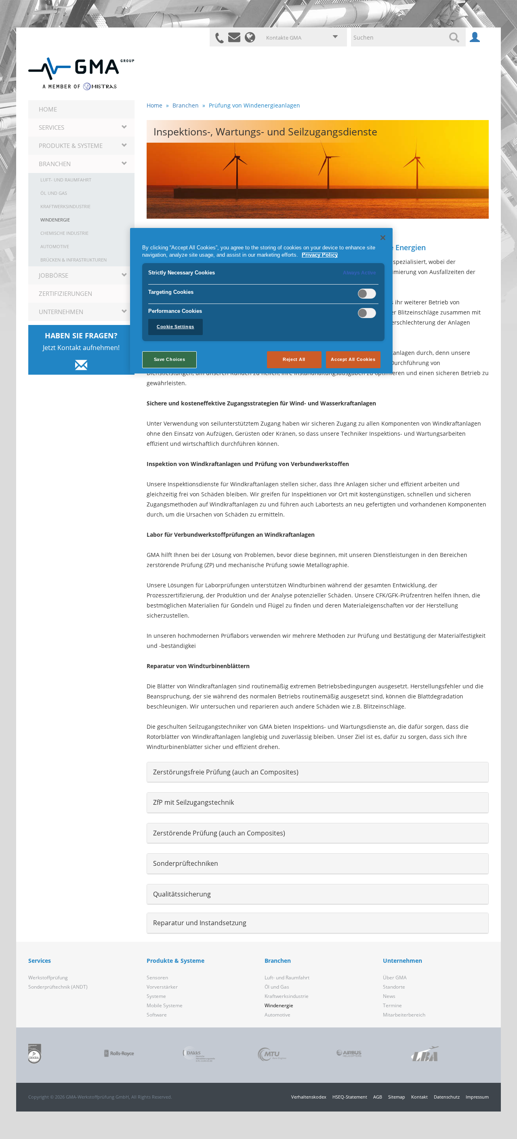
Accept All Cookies (353, 359)
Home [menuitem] (48, 109)
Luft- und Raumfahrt (287, 977)
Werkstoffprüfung (48, 977)
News (389, 996)
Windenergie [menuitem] (55, 220)
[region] (261, 300)
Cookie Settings (175, 326)
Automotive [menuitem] (54, 246)
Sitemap (396, 1097)
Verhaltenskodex (308, 1097)
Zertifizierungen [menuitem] (65, 293)
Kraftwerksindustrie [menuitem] (65, 206)
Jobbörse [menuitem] (53, 275)
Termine (392, 1005)
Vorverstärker (162, 986)
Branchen (185, 105)
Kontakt (419, 1097)
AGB (377, 1097)
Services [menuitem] (51, 127)
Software (157, 1014)
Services (39, 960)
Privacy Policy (320, 255)
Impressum (477, 1097)
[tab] (318, 772)
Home (154, 105)
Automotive (277, 1014)
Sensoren (157, 977)
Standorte (394, 986)
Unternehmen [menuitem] (61, 312)
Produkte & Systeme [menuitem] (71, 145)
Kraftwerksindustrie (287, 996)
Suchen (455, 37)
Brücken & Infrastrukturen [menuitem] (73, 260)
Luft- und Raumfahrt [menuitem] (65, 180)
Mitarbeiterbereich (404, 1014)
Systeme (156, 996)
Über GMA (395, 977)
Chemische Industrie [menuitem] (64, 233)
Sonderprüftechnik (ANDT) (58, 986)
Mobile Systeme (165, 1005)
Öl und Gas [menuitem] (53, 193)
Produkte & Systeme (175, 960)
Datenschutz (447, 1097)
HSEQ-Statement (349, 1097)
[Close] (383, 238)
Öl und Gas (277, 986)
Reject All (294, 359)
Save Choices (169, 359)
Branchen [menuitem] (55, 164)
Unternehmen (402, 960)
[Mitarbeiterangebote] (475, 39)
